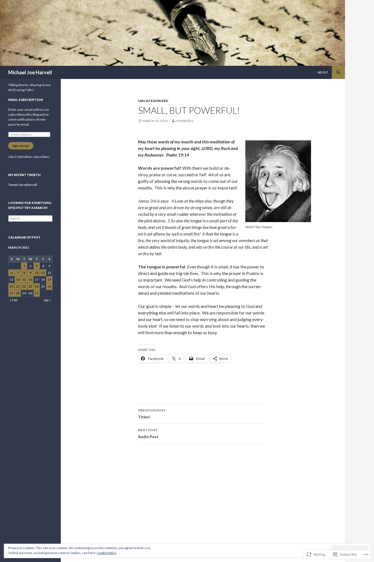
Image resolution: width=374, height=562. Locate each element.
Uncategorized (153, 101)
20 (11, 286)
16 (30, 279)
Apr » (47, 300)
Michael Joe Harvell (30, 72)
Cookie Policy (106, 553)
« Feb (13, 300)
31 (37, 293)
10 (37, 273)
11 (43, 273)
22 (24, 286)
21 (18, 286)
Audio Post (148, 433)
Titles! (152, 413)
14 (18, 279)
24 (37, 286)
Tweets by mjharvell (22, 185)
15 (24, 279)
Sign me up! (20, 146)
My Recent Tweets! (24, 175)
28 (18, 293)
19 (49, 279)
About (323, 72)
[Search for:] (30, 218)
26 (49, 286)
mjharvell (185, 121)
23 (30, 286)
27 (11, 293)
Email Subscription (25, 99)
